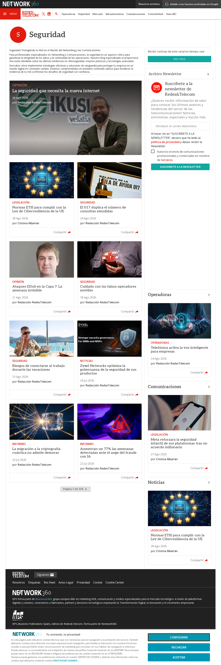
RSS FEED (179, 59)
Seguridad (84, 14)
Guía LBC (171, 14)
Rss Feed (49, 582)
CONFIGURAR (179, 637)
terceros (167, 160)
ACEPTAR (179, 657)
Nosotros (18, 582)
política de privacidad (165, 142)
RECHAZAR (179, 647)
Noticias (156, 482)
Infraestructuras (115, 14)
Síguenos (43, 575)
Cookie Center (115, 582)
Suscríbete (180, 166)
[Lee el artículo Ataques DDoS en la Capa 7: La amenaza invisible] (41, 278)
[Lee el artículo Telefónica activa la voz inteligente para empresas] (179, 340)
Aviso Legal (66, 582)
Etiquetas (34, 582)
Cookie (97, 582)
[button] (10, 13)
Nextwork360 (43, 599)
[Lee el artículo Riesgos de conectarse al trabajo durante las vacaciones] (41, 360)
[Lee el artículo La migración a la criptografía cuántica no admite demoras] (41, 443)
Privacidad (83, 582)
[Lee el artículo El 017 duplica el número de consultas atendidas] (109, 199)
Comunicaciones (135, 14)
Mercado (98, 14)
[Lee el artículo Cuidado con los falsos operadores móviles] (109, 278)
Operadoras (68, 14)
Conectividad (155, 14)
